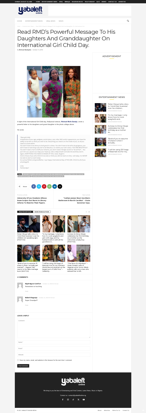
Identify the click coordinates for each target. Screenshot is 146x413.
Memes (104, 2)
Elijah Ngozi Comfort (33, 284)
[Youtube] (83, 400)
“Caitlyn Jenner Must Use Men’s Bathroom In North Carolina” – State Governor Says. (74, 200)
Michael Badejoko (25, 50)
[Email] (60, 186)
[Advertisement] (89, 11)
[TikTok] (73, 400)
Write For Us (116, 410)
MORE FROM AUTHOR (42, 212)
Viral (61, 2)
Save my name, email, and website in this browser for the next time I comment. (46, 360)
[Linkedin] (54, 186)
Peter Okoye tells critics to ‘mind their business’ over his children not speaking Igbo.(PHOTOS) (28, 237)
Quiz (98, 2)
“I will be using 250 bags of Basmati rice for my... (118, 150)
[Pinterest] (44, 186)
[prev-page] (86, 212)
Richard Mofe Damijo (69, 122)
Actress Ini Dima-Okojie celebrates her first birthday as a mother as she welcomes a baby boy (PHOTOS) (78, 238)
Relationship (90, 2)
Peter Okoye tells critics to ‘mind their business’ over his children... (118, 106)
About (99, 410)
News (61, 21)
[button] (127, 20)
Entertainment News (49, 2)
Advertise (122, 2)
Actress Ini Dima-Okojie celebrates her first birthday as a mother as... (118, 129)
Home (38, 2)
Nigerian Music (77, 2)
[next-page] (89, 212)
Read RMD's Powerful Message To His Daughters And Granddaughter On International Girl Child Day (53, 174)
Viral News (50, 21)
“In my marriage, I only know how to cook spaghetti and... (117, 117)
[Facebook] (33, 186)
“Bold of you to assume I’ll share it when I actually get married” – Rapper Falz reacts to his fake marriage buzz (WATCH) (27, 267)
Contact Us (112, 2)
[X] (39, 186)
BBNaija (67, 2)
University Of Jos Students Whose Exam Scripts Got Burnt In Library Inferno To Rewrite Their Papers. (32, 200)
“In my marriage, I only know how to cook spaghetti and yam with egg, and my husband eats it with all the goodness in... (53, 238)
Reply (26, 291)
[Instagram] (68, 400)
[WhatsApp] (49, 186)
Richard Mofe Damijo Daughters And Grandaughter (48, 176)
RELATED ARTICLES (25, 212)
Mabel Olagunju (31, 298)
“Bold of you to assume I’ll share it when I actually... (118, 141)
